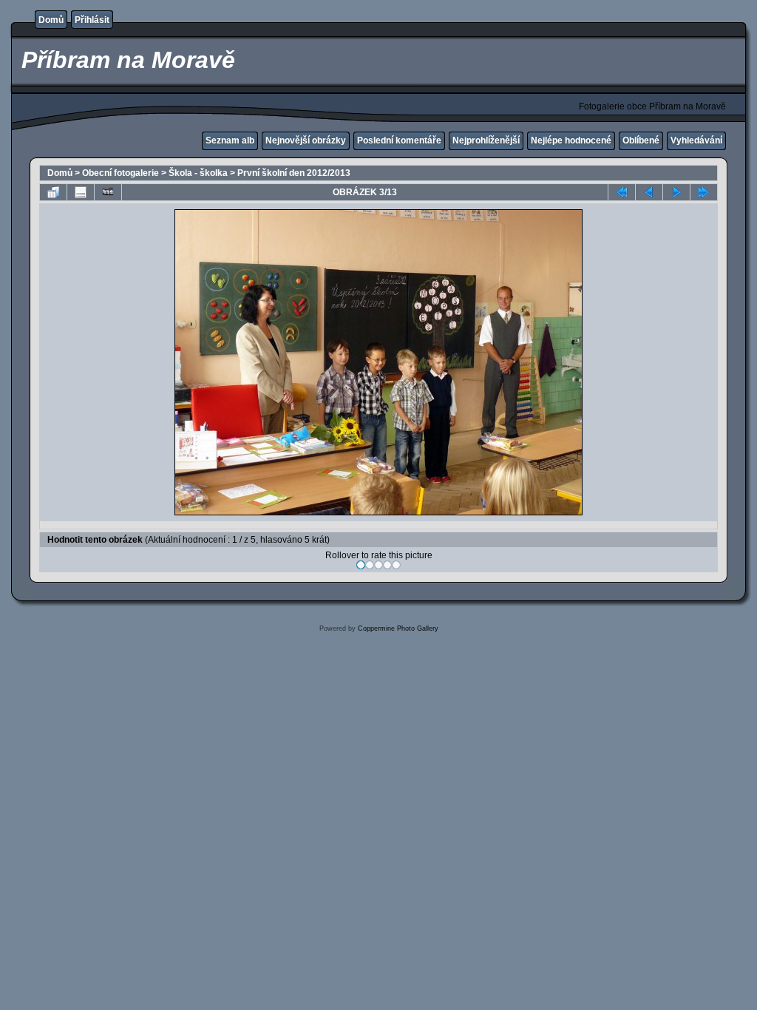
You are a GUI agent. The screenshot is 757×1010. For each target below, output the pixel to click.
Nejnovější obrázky (305, 140)
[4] (387, 564)
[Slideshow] (108, 192)
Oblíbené (640, 140)
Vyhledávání (696, 140)
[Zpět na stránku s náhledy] (53, 192)
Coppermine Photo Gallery (398, 628)
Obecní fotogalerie (120, 173)
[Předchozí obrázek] (649, 192)
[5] (396, 564)
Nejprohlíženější (486, 140)
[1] (360, 564)
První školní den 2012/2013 (293, 173)
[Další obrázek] (676, 192)
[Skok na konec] (703, 192)
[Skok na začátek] (621, 192)
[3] (378, 564)
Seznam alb (230, 140)
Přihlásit (92, 20)
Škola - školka (198, 173)
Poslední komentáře (399, 140)
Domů (51, 20)
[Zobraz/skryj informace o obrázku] (80, 192)
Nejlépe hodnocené (571, 140)
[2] (369, 564)
